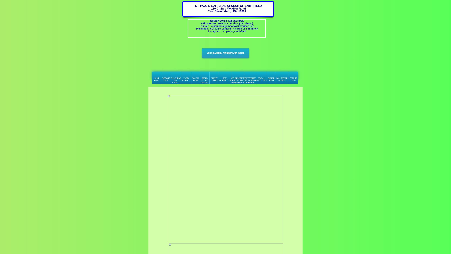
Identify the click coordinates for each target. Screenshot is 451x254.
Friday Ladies (214, 79)
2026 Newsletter (225, 79)
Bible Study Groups (204, 80)
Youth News (195, 79)
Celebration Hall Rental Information (238, 80)
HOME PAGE (156, 79)
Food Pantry (186, 79)
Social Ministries (261, 79)
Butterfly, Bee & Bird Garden (250, 80)
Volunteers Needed (282, 79)
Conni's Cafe (293, 79)
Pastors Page (166, 79)
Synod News (271, 79)
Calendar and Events (176, 80)
